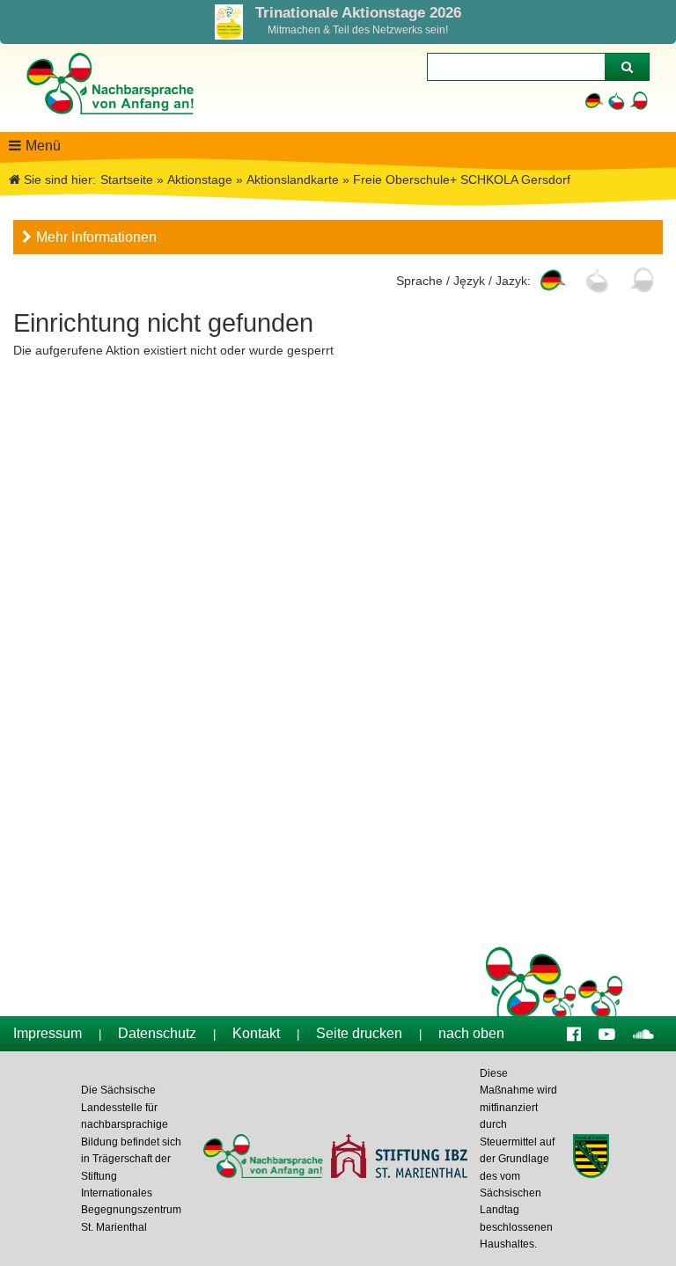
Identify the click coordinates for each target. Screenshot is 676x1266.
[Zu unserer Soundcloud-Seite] (643, 1033)
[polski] (639, 101)
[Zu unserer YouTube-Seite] (607, 1033)
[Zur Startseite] (109, 123)
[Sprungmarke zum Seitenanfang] (651, 1217)
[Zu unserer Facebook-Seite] (574, 1033)
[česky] (617, 101)
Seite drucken (359, 1033)
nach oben (471, 1033)
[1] (627, 67)
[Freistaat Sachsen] (591, 1158)
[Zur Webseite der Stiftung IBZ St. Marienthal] (398, 1158)
